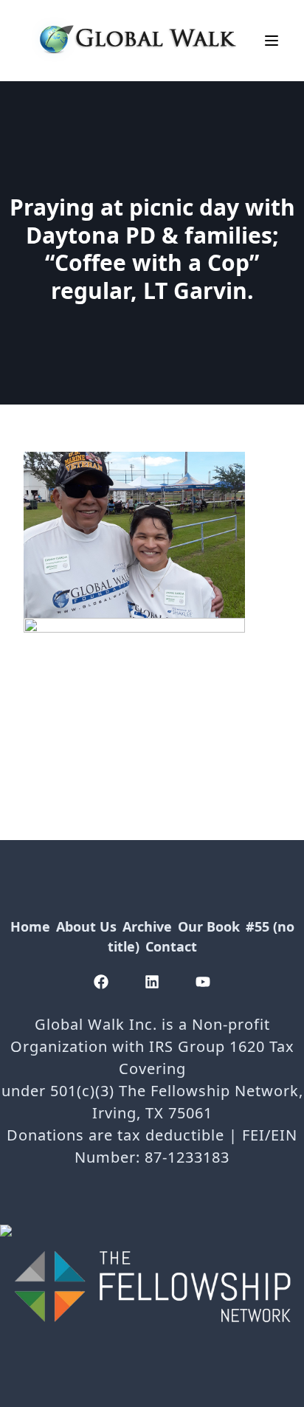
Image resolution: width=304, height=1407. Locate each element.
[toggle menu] (271, 40)
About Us (86, 926)
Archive (147, 926)
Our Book (209, 926)
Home (30, 926)
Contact (171, 946)
